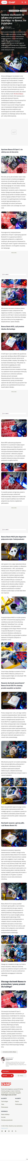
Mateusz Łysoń (8, 27)
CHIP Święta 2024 (14, 10)
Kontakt (3, 1117)
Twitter (5, 1075)
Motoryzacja (4, 1107)
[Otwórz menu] (25, 2)
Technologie (4, 1101)
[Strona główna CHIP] (11, 2)
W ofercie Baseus (18, 94)
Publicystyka (18, 1104)
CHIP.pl (6, 1126)
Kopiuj (21, 1075)
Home (4, 10)
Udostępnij (6, 1071)
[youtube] (3, 1062)
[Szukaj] (22, 2)
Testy (2, 1104)
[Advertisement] (14, 263)
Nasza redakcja (5, 1114)
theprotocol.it (4, 1128)
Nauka (17, 1101)
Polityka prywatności (7, 1120)
